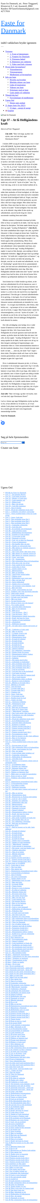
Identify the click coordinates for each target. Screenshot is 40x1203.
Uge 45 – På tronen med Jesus (15, 894)
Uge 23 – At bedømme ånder (15, 740)
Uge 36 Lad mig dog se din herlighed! (18, 1105)
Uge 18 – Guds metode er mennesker (18, 846)
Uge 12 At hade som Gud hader (16, 1051)
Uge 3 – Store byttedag (13, 875)
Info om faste (10, 77)
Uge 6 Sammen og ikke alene (15, 1164)
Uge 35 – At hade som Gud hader (17, 913)
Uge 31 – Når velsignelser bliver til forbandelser (22, 920)
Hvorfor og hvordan (18, 80)
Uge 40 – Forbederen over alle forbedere (19, 715)
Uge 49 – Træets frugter (13, 886)
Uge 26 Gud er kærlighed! (14, 1124)
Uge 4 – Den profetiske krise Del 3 (17, 519)
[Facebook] (3, 421)
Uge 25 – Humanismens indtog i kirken (19, 654)
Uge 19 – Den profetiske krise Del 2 (17, 666)
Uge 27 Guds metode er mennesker (17, 1025)
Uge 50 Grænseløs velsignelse (15, 983)
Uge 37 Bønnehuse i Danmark (15, 1008)
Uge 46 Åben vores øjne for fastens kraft (19, 1188)
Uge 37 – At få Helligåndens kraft (17, 721)
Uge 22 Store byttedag (13, 1131)
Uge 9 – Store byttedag (13, 508)
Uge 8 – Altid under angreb (14, 593)
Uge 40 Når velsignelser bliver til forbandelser (21, 1200)
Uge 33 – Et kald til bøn (13, 641)
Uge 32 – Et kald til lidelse (14, 643)
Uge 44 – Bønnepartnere (13, 804)
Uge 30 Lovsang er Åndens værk (16, 1116)
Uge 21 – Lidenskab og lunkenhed (17, 662)
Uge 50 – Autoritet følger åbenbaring (18, 607)
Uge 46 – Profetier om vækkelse (16, 800)
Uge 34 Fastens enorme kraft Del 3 (17, 1013)
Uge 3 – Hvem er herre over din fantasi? (19, 603)
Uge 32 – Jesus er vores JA (14, 730)
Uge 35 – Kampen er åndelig (15, 724)
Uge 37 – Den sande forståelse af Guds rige (20, 818)
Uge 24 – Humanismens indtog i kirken (19, 932)
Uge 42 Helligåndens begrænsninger (18, 1093)
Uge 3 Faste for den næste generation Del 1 (20, 973)
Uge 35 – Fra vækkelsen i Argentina (17, 821)
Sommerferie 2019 (11, 825)
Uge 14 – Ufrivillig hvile (13, 759)
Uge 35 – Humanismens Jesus (15, 637)
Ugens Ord (9, 100)
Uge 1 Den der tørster (12, 1072)
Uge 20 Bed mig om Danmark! (16, 1135)
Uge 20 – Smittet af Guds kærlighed (17, 842)
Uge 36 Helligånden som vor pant (17, 1010)
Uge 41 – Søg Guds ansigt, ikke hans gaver (20, 713)
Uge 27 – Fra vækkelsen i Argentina (17, 650)
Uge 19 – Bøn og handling (14, 572)
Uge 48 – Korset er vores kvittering (17, 888)
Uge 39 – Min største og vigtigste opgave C (20, 548)
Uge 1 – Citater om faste (13, 700)
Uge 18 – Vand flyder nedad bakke (17, 574)
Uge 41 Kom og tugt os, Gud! (15, 1095)
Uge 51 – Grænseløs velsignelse (16, 525)
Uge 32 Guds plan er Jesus (14, 1112)
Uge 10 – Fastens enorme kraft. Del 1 (18, 861)
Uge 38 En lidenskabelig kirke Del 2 (18, 1101)
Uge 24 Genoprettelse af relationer (17, 1030)
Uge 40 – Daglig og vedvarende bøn (18, 546)
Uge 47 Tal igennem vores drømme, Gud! (19, 1084)
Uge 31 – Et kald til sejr (13, 645)
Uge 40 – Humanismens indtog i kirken (19, 812)
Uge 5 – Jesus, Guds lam (14, 517)
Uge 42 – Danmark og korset (15, 808)
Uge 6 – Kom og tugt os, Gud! (16, 776)
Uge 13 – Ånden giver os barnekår (17, 584)
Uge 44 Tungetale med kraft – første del (19, 1089)
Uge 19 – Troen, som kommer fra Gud (18, 749)
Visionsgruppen (16, 72)
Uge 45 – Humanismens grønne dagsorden (20, 616)
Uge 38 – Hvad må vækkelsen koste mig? (19, 719)
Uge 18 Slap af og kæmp (14, 1139)
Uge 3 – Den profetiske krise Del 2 (17, 521)
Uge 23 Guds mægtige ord (14, 1032)
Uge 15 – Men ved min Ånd (15, 580)
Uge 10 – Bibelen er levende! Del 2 (17, 683)
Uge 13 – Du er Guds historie (15, 677)
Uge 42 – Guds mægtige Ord (15, 899)
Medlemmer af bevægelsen (21, 74)
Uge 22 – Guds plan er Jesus (15, 567)
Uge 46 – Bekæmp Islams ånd (15, 892)
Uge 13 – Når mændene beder (15, 953)
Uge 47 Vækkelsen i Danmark (15, 989)
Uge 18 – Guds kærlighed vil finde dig (18, 943)
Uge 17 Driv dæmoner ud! (14, 1044)
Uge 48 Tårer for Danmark (14, 1184)
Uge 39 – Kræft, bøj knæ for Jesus (17, 814)
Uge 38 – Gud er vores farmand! (16, 907)
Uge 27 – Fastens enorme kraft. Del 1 (18, 732)
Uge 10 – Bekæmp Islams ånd (15, 768)
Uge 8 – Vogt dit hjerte (13, 686)
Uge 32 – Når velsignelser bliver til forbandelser (22, 918)
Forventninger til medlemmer (21, 98)
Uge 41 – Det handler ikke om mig (17, 544)
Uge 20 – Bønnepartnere (13, 570)
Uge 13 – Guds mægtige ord (15, 500)
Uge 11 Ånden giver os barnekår (16, 1154)
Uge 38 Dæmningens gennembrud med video (21, 1006)
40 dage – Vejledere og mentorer (16, 958)
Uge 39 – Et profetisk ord (14, 905)
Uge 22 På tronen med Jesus (15, 1034)
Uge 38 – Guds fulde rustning (15, 816)
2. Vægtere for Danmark (20, 56)
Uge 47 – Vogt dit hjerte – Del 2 (16, 612)
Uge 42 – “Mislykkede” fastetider (17, 711)
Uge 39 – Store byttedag (13, 717)
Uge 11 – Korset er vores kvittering (17, 681)
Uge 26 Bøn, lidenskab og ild (15, 1027)
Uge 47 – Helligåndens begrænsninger (18, 532)
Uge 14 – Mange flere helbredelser (17, 951)
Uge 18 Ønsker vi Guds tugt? (15, 1042)
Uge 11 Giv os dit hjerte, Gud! (15, 1053)
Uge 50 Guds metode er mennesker (17, 1181)
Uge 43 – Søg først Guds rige (15, 806)
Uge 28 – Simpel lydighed (14, 648)
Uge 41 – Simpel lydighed (14, 810)
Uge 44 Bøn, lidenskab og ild (15, 1192)
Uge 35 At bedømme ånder (14, 1107)
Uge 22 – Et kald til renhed (14, 838)
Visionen (8, 51)
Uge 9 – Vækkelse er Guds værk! (16, 770)
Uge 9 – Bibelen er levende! (15, 685)
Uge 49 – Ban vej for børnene (15, 608)
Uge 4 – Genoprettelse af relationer (17, 873)
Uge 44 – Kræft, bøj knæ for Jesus (17, 618)
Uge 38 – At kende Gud (13, 550)
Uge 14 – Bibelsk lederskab (15, 854)
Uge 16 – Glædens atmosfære (15, 850)
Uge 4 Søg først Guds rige (14, 1067)
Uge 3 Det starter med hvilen (15, 1169)
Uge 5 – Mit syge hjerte (13, 599)
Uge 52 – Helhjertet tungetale (15, 787)
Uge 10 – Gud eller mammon (15, 506)
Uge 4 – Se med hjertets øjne (15, 601)
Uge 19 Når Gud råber (13, 1137)
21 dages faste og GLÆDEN (15, 863)
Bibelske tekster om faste (20, 82)
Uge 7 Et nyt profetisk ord (14, 966)
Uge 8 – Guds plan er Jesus (14, 865)
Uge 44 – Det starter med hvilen (16, 896)
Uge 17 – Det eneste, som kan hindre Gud (20, 848)
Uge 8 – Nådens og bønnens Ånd (17, 772)
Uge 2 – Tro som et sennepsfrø (16, 877)
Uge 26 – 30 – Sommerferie (15, 559)
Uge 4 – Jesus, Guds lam (14, 694)
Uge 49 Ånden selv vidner (14, 1080)
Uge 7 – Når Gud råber (13, 867)
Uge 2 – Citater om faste (13, 1070)
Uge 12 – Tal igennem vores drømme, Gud (20, 586)
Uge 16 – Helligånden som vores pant (18, 578)
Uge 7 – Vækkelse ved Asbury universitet (19, 512)
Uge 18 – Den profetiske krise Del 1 (17, 667)
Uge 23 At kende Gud (13, 1129)
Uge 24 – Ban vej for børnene (15, 738)
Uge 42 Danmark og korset (14, 998)
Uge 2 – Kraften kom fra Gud (15, 698)
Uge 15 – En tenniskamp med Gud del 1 (19, 949)
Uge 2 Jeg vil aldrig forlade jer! (16, 1171)
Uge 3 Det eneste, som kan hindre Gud (18, 1068)
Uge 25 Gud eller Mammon (14, 1126)
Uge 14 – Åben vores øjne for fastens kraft (20, 675)
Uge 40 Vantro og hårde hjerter (16, 1097)
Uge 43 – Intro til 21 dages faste (16, 709)
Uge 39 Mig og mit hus (13, 1004)
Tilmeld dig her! (11, 95)
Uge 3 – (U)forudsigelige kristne (16, 783)
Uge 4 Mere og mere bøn (14, 1167)
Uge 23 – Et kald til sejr (13, 837)
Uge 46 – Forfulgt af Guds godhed (17, 534)
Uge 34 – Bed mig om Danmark (16, 823)
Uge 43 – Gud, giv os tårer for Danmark (19, 540)
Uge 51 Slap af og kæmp (14, 981)
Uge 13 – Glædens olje (13, 856)
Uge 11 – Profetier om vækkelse (16, 766)
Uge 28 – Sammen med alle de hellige (18, 926)
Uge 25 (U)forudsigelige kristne (16, 1029)
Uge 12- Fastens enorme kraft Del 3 (17, 858)
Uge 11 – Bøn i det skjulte (14, 504)
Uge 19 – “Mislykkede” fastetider (17, 844)
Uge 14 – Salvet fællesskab (14, 582)
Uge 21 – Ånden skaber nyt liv (16, 569)
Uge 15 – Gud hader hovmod (15, 673)
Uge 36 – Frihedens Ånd (13, 911)
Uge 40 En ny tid (11, 1002)
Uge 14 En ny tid (11, 1148)
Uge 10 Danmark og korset (14, 1156)
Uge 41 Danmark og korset (14, 1198)
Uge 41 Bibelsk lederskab (14, 1000)
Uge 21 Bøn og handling (14, 1133)
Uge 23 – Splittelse (11, 658)
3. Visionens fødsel (17, 59)
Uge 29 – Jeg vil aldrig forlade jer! (17, 924)
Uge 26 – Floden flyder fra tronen (17, 652)
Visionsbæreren (16, 69)
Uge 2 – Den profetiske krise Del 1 (17, 523)
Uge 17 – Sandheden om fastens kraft (18, 945)
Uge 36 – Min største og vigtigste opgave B (20, 553)
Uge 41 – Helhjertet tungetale (15, 624)
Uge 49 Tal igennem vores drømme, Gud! (19, 985)
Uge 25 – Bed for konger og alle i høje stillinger (22, 736)
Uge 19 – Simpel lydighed (14, 941)
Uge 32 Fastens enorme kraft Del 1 (17, 1017)
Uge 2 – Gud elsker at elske (15, 785)
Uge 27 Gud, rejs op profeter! (15, 1122)
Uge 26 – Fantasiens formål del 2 (16, 928)
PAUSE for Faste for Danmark (15, 493)
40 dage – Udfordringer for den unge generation (22, 956)
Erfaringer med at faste (19, 90)
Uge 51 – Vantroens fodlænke (15, 702)
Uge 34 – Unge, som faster (14, 557)
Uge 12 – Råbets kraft (13, 502)
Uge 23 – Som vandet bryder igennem (18, 565)
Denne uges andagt (17, 103)
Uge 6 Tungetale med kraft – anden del (18, 968)
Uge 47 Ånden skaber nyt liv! (15, 1186)
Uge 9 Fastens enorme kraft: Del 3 (17, 1158)
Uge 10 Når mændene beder (15, 1055)
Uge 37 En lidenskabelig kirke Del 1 (18, 1103)
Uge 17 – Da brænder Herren (15, 494)
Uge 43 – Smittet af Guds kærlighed (17, 620)
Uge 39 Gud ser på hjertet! (14, 1099)
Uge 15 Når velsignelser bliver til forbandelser (21, 1048)
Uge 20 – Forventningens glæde (16, 939)
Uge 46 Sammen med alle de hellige (17, 1086)
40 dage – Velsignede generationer (17, 954)
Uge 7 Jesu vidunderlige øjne (15, 1061)
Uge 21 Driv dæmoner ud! (14, 937)
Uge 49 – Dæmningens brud (15, 704)
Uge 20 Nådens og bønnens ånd (16, 1038)
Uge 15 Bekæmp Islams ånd (15, 1146)
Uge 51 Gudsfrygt (11, 1076)
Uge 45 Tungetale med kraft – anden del (19, 1088)
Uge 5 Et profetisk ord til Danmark (17, 1165)
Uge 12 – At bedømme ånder (15, 764)
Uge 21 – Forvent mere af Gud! (16, 745)
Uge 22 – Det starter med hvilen (16, 660)
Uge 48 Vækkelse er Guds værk (16, 1082)
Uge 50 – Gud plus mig (13, 527)
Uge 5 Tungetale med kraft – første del (18, 970)
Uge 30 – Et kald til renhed (14, 647)
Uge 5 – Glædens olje (12, 692)
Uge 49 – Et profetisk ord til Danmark (18, 529)
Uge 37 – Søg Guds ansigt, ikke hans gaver (20, 551)
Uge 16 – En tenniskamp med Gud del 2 (19, 947)
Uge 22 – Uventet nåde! (13, 935)
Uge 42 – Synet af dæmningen (15, 542)
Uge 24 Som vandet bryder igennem (18, 1127)
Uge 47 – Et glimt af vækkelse (15, 890)
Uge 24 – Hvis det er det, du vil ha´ (17, 563)
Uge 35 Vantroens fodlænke (15, 1011)
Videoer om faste (17, 87)
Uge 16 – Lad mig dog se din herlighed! (19, 671)
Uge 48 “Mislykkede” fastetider (16, 987)
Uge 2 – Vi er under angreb (14, 605)
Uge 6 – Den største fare (13, 869)
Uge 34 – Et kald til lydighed (15, 639)
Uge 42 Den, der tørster (13, 1196)
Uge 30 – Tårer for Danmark (15, 922)
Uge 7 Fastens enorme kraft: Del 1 (17, 1162)
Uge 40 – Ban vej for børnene (15, 903)
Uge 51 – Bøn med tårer (13, 882)
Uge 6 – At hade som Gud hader (16, 597)
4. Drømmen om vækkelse (20, 62)
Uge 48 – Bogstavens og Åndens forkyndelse (21, 797)
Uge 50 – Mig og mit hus (14, 793)
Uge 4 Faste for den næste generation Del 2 (20, 972)
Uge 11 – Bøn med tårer (13, 588)
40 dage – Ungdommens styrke (16, 960)
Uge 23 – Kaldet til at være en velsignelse (19, 934)
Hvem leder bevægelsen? (15, 67)
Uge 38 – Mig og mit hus (14, 631)
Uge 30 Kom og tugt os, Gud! (15, 1021)
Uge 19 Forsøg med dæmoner (15, 1040)
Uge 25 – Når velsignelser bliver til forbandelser (22, 561)
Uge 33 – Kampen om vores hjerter (17, 916)
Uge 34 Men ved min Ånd (14, 1108)
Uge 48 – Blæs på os (12, 610)
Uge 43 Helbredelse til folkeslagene (17, 1194)
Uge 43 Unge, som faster (14, 1091)
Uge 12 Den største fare (13, 1152)
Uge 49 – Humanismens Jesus (15, 795)
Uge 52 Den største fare (13, 979)
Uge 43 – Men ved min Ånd (15, 897)
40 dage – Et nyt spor (12, 964)
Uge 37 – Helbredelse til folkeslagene (18, 909)
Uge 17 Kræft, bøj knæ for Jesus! (16, 1141)
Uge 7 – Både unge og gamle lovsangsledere (20, 774)
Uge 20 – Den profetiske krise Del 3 (17, 664)
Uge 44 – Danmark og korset (15, 538)
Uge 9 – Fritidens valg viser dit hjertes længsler (21, 591)
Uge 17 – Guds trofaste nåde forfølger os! (19, 753)
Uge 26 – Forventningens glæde (16, 734)
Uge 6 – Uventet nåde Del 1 (15, 690)
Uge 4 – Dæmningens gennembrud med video (21, 781)
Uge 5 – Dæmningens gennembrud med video (21, 871)
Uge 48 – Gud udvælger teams (16, 531)
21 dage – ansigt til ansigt (20, 108)
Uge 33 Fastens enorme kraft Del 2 (17, 1015)
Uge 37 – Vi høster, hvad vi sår (16, 633)
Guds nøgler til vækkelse (20, 92)
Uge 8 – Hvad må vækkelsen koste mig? (19, 510)
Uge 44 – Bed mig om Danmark (16, 707)
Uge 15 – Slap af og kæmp (14, 852)
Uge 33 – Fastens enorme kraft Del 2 (18, 728)
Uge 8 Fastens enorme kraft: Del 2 (17, 1160)
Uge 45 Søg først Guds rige (14, 1190)
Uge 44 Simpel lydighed (13, 994)
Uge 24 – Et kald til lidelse (14, 835)
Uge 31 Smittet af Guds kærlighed (17, 1114)
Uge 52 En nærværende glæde (15, 1177)
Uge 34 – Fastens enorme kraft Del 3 (18, 726)
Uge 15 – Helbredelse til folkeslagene (18, 757)
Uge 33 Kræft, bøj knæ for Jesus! (16, 1110)
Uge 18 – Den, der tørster (14, 751)
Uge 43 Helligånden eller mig (15, 996)
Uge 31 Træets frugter (12, 1019)
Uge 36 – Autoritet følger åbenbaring (18, 723)
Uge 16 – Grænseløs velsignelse (16, 755)
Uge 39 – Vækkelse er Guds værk (17, 629)
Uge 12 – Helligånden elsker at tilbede (18, 679)
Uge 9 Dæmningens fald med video (17, 1057)
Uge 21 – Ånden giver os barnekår (17, 840)
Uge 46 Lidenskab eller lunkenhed (17, 991)
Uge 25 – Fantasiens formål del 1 (16, 930)
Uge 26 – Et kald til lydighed (15, 831)
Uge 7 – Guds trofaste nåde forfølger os (19, 595)
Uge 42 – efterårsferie (12, 622)
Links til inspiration (18, 85)
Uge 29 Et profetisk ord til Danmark (17, 1118)
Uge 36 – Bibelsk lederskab (15, 635)
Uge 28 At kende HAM (13, 1023)
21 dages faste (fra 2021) (15, 105)
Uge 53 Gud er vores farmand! (16, 1175)
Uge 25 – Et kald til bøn (13, 833)
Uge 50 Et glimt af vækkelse (15, 1078)
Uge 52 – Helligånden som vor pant (17, 880)
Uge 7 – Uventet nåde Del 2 (15, 688)
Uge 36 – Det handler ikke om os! (17, 819)
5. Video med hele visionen (21, 64)
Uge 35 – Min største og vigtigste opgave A (20, 555)
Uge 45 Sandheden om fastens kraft (17, 992)
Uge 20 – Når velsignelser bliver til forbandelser (22, 747)
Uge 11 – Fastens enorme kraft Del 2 (18, 859)
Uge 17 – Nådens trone (13, 576)
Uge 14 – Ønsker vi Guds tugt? (16, 498)
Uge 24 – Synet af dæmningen (15, 656)
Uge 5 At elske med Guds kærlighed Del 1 (20, 1065)
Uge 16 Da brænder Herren (14, 1046)
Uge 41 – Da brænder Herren (15, 901)
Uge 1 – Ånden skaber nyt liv (15, 878)
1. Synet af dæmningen (19, 54)
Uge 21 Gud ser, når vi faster (15, 1036)
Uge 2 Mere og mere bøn (14, 975)
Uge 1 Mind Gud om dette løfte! (16, 977)
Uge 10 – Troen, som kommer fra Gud (18, 589)
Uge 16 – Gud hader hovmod (15, 496)
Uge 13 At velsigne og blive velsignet (18, 1049)
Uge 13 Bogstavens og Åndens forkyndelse (20, 1150)
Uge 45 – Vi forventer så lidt (15, 536)
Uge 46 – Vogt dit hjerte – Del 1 (16, 614)
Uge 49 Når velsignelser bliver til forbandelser (21, 1183)
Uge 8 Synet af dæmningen (14, 1059)
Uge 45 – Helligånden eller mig (16, 802)
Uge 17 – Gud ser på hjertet (15, 669)
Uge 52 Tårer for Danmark (14, 1074)
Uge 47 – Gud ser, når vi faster (16, 799)
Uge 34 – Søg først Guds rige (15, 915)
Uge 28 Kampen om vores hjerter (17, 1120)
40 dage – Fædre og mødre (14, 962)
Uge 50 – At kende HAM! (14, 884)
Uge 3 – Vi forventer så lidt (14, 696)
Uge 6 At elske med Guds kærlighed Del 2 (20, 1063)
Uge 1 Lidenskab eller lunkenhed (16, 1173)
